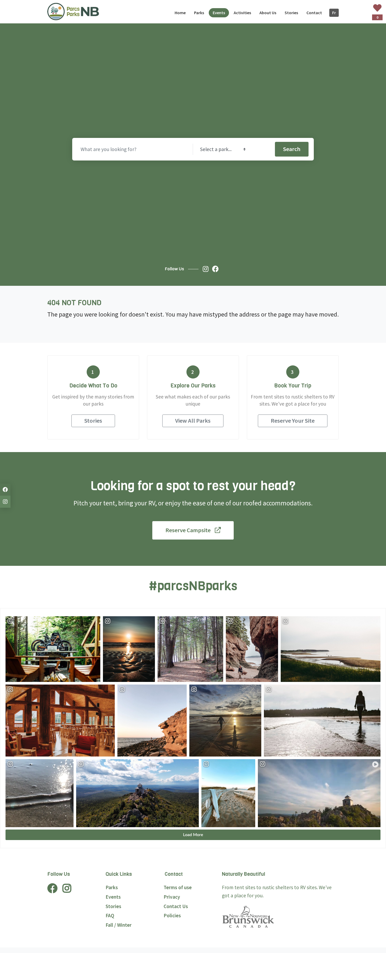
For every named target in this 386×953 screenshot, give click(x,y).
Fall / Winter (119, 925)
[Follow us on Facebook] (216, 269)
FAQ (110, 915)
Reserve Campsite (188, 530)
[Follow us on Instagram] (207, 269)
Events (113, 897)
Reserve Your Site (293, 420)
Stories (93, 420)
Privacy (172, 897)
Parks (112, 887)
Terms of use (178, 887)
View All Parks (193, 420)
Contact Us (176, 906)
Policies (172, 915)
